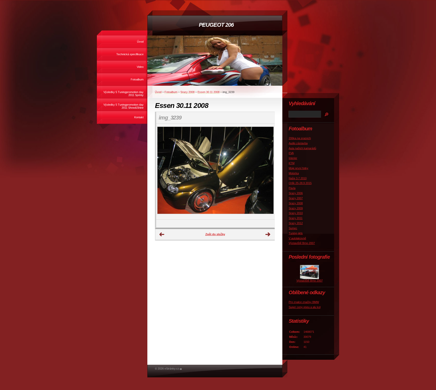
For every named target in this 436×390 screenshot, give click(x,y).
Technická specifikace (130, 54)
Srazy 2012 (296, 223)
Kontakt (139, 117)
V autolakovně (297, 238)
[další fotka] (266, 172)
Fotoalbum (137, 79)
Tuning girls (296, 233)
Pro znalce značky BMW (304, 302)
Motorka (294, 173)
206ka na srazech (300, 138)
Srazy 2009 (296, 208)
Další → (268, 234)
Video (140, 66)
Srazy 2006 (296, 193)
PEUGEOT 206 (216, 25)
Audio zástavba (298, 143)
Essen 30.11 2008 (209, 92)
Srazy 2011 (296, 218)
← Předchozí (162, 234)
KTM (291, 163)
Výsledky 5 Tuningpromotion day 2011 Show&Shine (123, 106)
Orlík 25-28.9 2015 (300, 183)
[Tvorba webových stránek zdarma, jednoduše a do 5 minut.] (181, 369)
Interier (293, 158)
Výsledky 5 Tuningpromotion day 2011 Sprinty (123, 94)
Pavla (292, 188)
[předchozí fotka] (164, 172)
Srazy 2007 (296, 198)
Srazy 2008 (187, 92)
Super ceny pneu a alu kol (304, 307)
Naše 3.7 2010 (298, 178)
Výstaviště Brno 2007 (302, 243)
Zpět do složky (215, 234)
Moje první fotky (298, 168)
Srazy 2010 (296, 213)
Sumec (293, 228)
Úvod (140, 41)
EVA (291, 153)
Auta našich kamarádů (302, 148)
